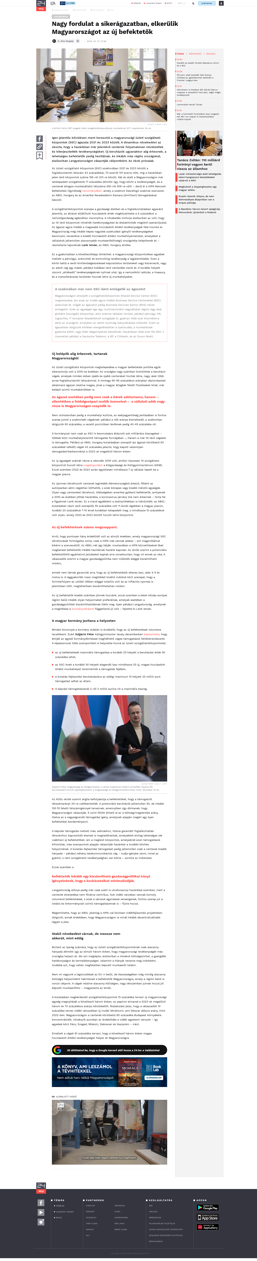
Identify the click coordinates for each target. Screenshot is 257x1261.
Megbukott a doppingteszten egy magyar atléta (198, 188)
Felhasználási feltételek (162, 1223)
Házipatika (120, 1206)
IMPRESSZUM (155, 1218)
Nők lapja (119, 1223)
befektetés (80, 10)
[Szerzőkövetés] (78, 41)
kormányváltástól (83, 608)
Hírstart (90, 1212)
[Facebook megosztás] (39, 138)
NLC (88, 1235)
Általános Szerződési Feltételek (166, 1235)
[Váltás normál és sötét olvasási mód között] (193, 3)
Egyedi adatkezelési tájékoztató (166, 1229)
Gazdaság (61, 16)
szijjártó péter (61, 10)
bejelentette (151, 634)
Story (117, 1212)
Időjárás (137, 3)
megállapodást (93, 465)
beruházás (98, 10)
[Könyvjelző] (39, 156)
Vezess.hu (91, 1218)
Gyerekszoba (121, 1218)
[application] (109, 1132)
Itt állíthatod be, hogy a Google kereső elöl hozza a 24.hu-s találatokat (113, 1050)
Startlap (90, 1206)
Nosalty (90, 1229)
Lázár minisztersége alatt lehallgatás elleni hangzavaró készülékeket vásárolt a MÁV (200, 177)
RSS (151, 1206)
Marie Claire (121, 1229)
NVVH (169, 3)
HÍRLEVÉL (153, 1212)
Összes (210, 53)
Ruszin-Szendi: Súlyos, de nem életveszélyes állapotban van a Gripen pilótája (196, 199)
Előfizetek (207, 3)
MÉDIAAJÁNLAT (156, 1241)
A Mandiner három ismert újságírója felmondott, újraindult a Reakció (199, 211)
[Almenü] (53, 3)
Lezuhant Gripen (154, 3)
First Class (91, 1223)
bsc (111, 10)
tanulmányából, (92, 190)
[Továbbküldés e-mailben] (39, 147)
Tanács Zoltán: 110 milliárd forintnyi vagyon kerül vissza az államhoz (198, 164)
